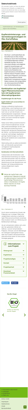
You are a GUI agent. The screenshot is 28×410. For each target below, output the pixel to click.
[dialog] (14, 205)
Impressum (6, 17)
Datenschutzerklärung (8, 16)
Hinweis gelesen (22, 22)
